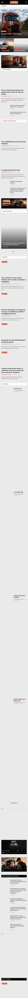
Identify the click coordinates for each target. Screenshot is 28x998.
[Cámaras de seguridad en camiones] (5, 183)
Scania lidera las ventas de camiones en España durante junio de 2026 (18, 900)
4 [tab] (14, 252)
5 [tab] (15, 252)
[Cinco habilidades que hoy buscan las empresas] (14, 132)
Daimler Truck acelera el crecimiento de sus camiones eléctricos (17, 926)
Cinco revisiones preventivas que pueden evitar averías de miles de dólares (12, 92)
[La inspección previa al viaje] (14, 160)
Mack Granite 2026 (20, 50)
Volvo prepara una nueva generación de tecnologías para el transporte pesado (18, 882)
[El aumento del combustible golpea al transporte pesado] (14, 330)
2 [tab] (12, 252)
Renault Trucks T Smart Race (11, 34)
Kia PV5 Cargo (18, 388)
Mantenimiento (6, 69)
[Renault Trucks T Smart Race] (14, 24)
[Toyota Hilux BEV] (6, 541)
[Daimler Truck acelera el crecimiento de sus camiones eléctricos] (5, 926)
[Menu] (2, 2)
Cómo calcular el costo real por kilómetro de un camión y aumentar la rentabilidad (13, 280)
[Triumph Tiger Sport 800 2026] (6, 644)
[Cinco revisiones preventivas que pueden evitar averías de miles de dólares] (14, 80)
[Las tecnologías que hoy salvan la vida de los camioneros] (5, 113)
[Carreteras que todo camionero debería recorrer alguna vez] (5, 107)
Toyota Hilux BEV (18, 492)
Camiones (3, 6)
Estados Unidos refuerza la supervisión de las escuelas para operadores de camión (18, 917)
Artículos (4, 261)
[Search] (26, 2)
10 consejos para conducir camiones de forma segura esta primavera (14, 243)
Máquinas (4, 983)
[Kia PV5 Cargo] (6, 437)
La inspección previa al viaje (10, 170)
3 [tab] (13, 252)
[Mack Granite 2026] (21, 45)
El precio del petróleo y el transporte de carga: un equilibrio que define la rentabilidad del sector (13, 311)
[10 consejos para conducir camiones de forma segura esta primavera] (14, 232)
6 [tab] (17, 252)
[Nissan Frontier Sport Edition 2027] (6, 748)
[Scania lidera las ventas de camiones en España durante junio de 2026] (5, 900)
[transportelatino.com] (14, 2)
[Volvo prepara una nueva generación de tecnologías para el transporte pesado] (5, 881)
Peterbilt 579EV (5, 50)
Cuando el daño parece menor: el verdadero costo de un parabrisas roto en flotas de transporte (12, 370)
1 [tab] (11, 252)
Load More (13, 802)
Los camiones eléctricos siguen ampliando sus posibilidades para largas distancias (18, 909)
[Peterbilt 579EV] (7, 45)
